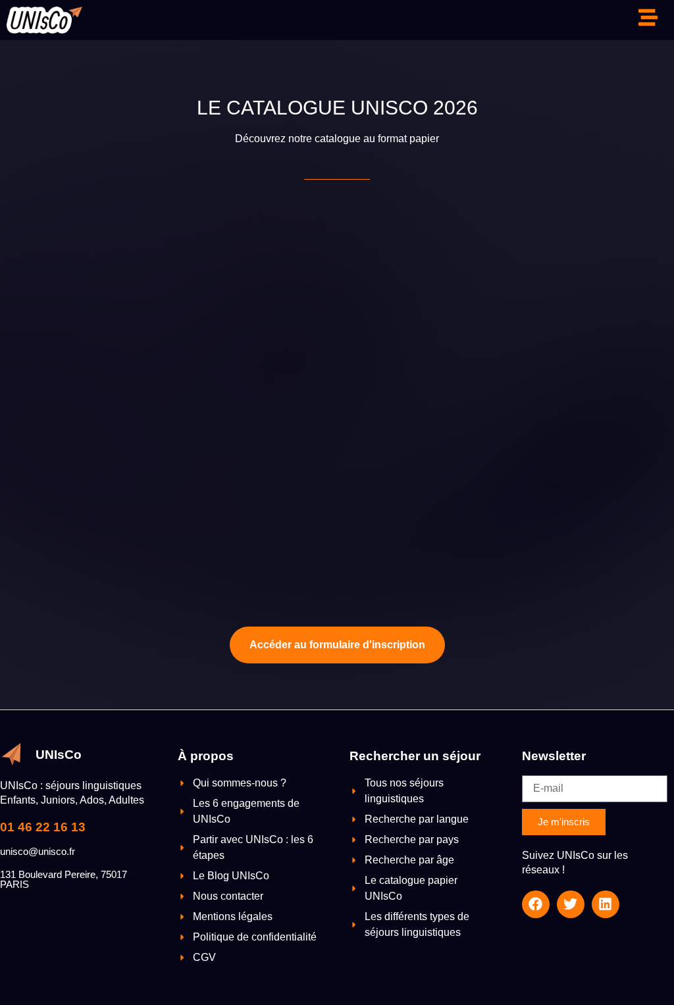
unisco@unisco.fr (37, 851)
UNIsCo (59, 754)
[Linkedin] (605, 904)
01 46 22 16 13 (43, 827)
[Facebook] (536, 904)
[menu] (648, 17)
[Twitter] (570, 904)
